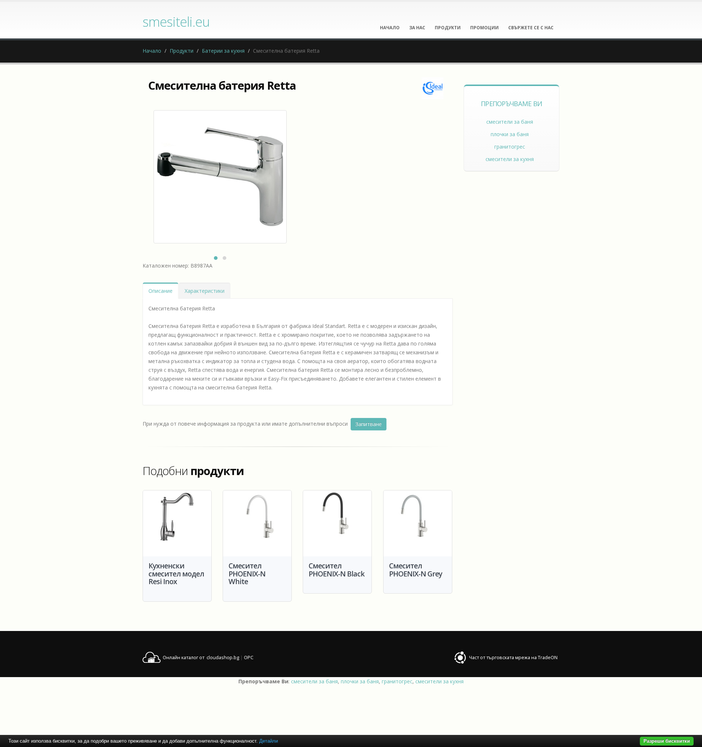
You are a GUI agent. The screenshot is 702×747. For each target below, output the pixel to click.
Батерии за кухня (223, 50)
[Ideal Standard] (433, 88)
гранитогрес (509, 146)
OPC (248, 657)
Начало (152, 50)
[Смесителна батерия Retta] (220, 176)
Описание (160, 290)
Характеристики (204, 290)
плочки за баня (510, 134)
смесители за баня (509, 121)
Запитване (368, 424)
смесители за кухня (510, 159)
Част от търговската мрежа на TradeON (513, 657)
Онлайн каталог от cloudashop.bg (201, 657)
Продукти (181, 50)
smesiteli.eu (176, 21)
